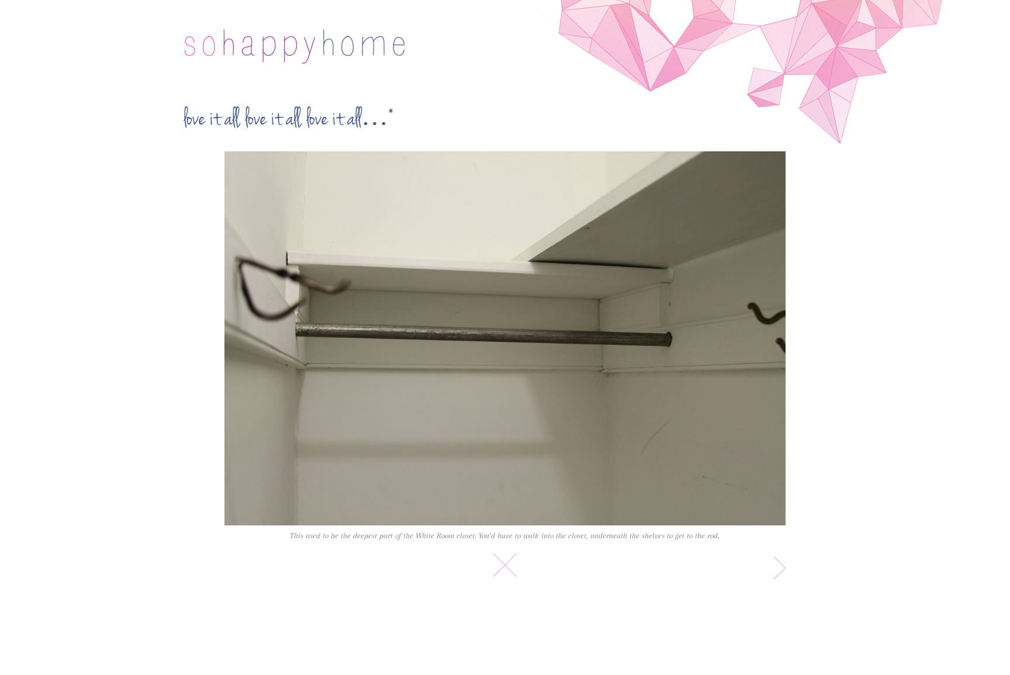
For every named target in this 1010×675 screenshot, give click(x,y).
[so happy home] (294, 46)
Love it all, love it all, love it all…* (289, 119)
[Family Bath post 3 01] (504, 338)
